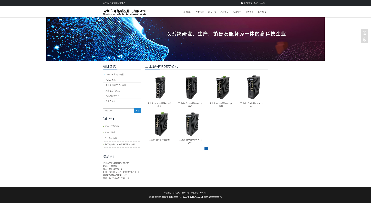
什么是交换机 (111, 138)
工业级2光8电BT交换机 (159, 139)
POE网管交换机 (113, 96)
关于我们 (199, 11)
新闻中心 (212, 11)
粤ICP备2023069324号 (213, 197)
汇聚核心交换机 (113, 90)
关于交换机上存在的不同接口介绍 (120, 144)
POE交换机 (111, 80)
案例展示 (237, 11)
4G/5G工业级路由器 (115, 74)
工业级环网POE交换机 (116, 85)
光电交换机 (111, 101)
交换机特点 (110, 132)
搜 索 (137, 111)
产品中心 (224, 11)
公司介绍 (176, 193)
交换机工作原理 (112, 126)
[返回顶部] (364, 40)
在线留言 (249, 11)
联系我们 (262, 11)
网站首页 (187, 11)
